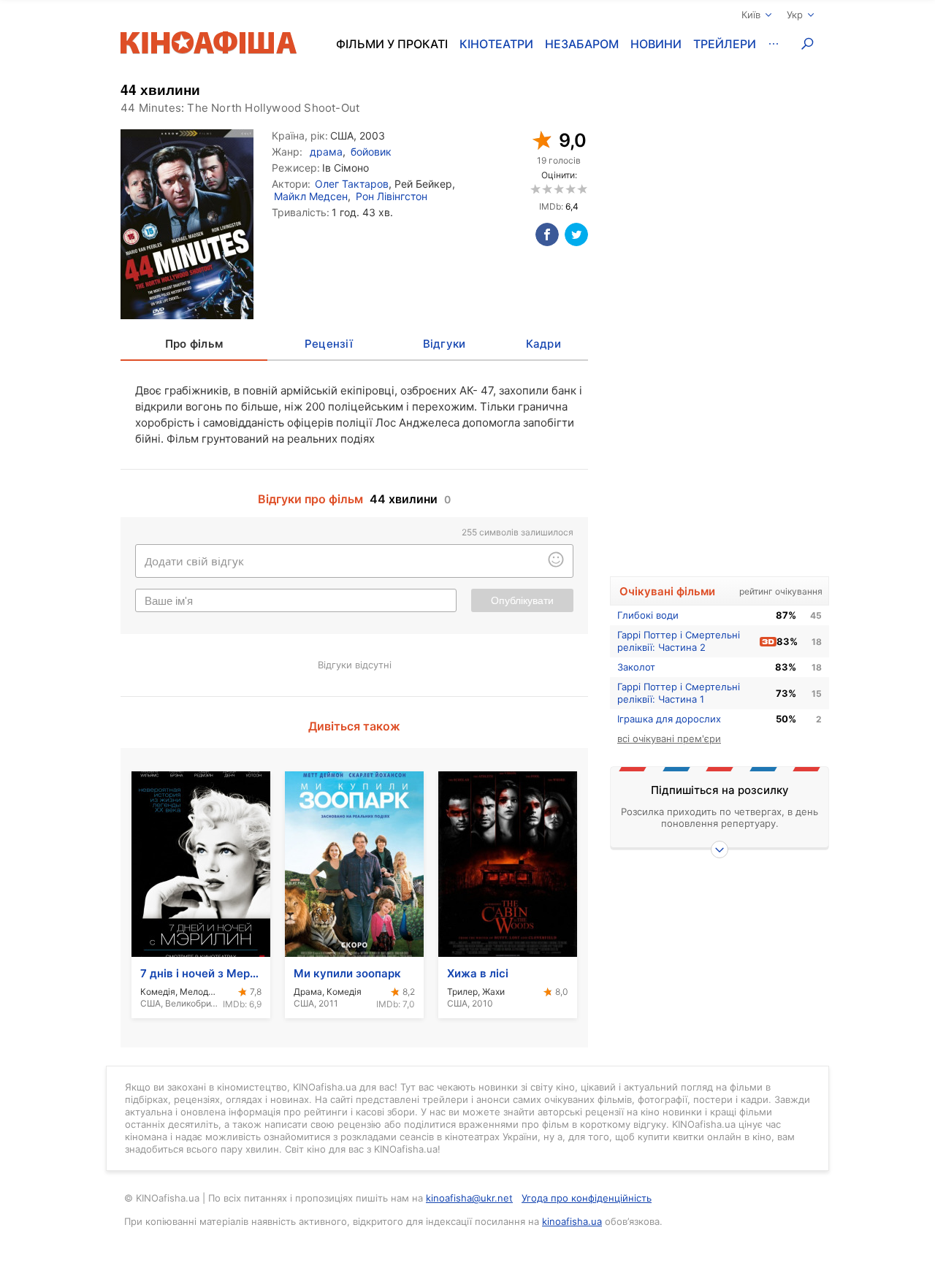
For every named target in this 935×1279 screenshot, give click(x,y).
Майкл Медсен (311, 196)
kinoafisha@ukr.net (469, 1198)
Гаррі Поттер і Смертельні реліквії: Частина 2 (678, 641)
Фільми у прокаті (392, 44)
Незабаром (582, 44)
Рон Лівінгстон (391, 196)
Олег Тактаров (352, 183)
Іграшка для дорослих (669, 719)
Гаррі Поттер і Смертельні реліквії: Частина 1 (678, 693)
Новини (656, 44)
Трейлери (724, 44)
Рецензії (329, 344)
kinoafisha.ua (572, 1221)
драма (326, 151)
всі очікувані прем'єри (669, 738)
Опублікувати (522, 600)
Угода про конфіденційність (587, 1198)
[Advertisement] (719, 334)
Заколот (636, 667)
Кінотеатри (496, 44)
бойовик (371, 151)
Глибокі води (648, 615)
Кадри (543, 344)
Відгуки (444, 344)
